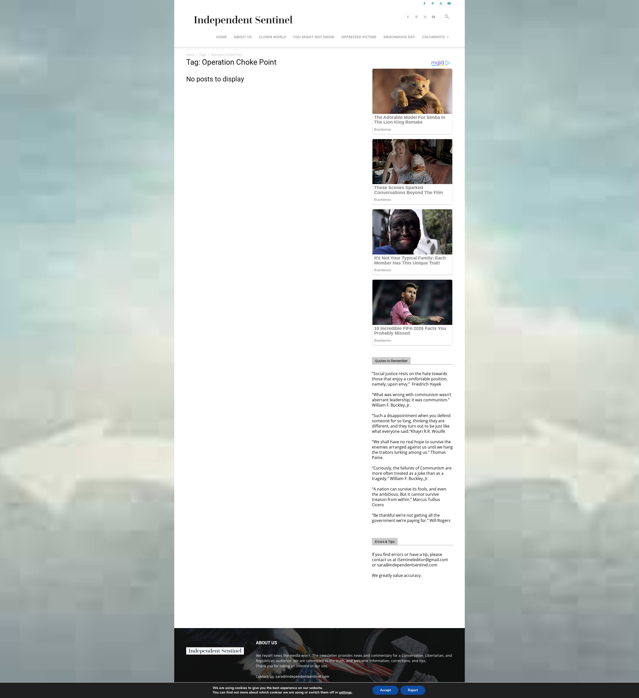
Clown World (272, 36)
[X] (441, 3)
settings (345, 692)
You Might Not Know (313, 36)
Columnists (433, 36)
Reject (413, 690)
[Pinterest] (432, 3)
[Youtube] (449, 3)
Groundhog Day (399, 36)
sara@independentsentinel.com (302, 676)
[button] (447, 17)
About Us (243, 36)
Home (221, 36)
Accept (385, 690)
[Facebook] (424, 3)
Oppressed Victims (358, 36)
